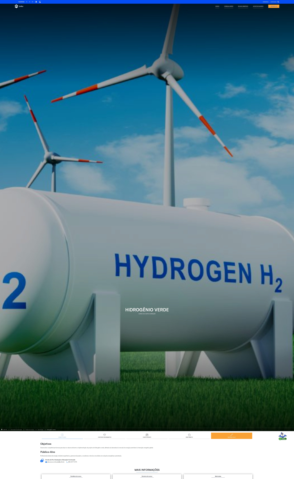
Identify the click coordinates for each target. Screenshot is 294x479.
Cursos (217, 6)
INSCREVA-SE (274, 6)
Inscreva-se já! (232, 437)
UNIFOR (5, 429)
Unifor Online (273, 1)
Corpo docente (147, 437)
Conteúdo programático (104, 437)
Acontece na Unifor (258, 6)
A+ (32, 1)
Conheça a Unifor (228, 6)
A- (26, 1)
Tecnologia (40, 429)
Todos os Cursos (30, 429)
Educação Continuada (16, 429)
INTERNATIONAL (266, 1)
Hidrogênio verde (51, 429)
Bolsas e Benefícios (243, 6)
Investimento (189, 437)
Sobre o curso (62, 437)
